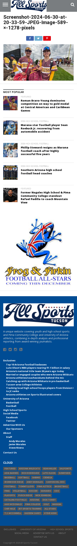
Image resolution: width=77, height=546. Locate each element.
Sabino (36, 477)
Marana (56, 504)
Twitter (10, 420)
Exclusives (9, 360)
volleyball (19, 491)
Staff (9, 437)
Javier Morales (17, 444)
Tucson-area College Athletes (24, 384)
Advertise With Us (14, 424)
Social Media (10, 413)
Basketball (12, 402)
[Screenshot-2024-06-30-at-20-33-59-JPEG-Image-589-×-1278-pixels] (38, 80)
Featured (10, 468)
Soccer (33, 491)
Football (11, 406)
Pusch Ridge (25, 495)
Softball (23, 477)
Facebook (12, 417)
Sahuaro (46, 491)
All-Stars (50, 509)
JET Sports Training (29, 509)
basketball (61, 486)
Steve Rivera (16, 447)
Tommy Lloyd (26, 486)
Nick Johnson (42, 495)
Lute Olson (49, 473)
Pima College (32, 504)
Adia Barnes (11, 473)
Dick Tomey (49, 500)
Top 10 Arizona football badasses (26, 364)
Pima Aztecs (44, 486)
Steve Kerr (50, 513)
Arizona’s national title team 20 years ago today (35, 371)
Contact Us (10, 452)
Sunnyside (64, 473)
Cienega (47, 477)
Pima (7, 491)
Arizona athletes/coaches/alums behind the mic (35, 377)
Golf (46, 504)
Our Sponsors (14, 428)
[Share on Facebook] (30, 37)
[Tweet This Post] (38, 37)
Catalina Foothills (15, 500)
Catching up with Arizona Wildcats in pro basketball (37, 381)
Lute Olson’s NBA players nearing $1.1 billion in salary (38, 367)
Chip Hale (9, 509)
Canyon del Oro (55, 482)
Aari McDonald (13, 504)
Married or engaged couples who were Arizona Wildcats (39, 374)
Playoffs (9, 495)
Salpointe (65, 468)
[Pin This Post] (47, 37)
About (7, 432)
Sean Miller (49, 468)
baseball (9, 477)
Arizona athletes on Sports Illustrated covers (33, 394)
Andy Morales (17, 441)
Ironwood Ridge (13, 482)
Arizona (34, 500)
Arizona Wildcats (29, 468)
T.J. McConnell (12, 513)
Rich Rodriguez (30, 473)
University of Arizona (16, 398)
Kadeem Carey (33, 513)
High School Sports (15, 410)
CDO (56, 491)
